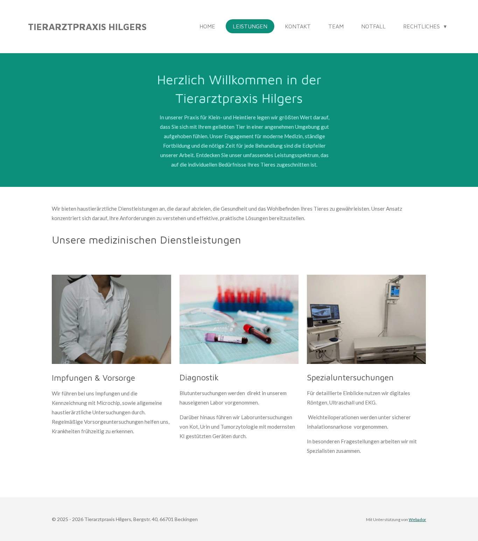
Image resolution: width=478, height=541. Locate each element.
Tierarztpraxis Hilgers (87, 26)
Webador (417, 519)
